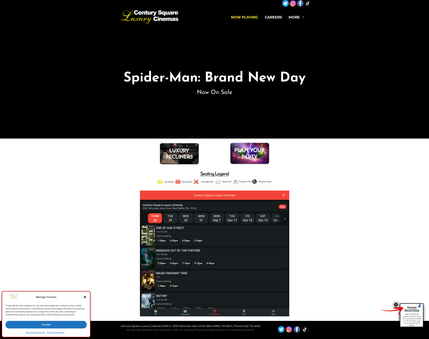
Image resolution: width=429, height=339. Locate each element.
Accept (46, 324)
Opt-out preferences (35, 332)
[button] (85, 297)
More (294, 17)
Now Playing (244, 17)
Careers (273, 17)
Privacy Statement (55, 332)
